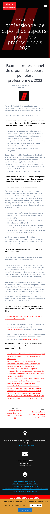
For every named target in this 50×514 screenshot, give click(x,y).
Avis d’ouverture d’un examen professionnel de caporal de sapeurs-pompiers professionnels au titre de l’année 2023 (26, 356)
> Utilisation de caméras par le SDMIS (25, 486)
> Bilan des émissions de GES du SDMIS (25, 484)
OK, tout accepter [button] (25, 510)
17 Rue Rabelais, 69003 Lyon (25, 445)
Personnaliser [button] (36, 505)
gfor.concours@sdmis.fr (15, 329)
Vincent (12, 85)
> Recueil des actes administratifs (25, 481)
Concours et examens (23, 85)
